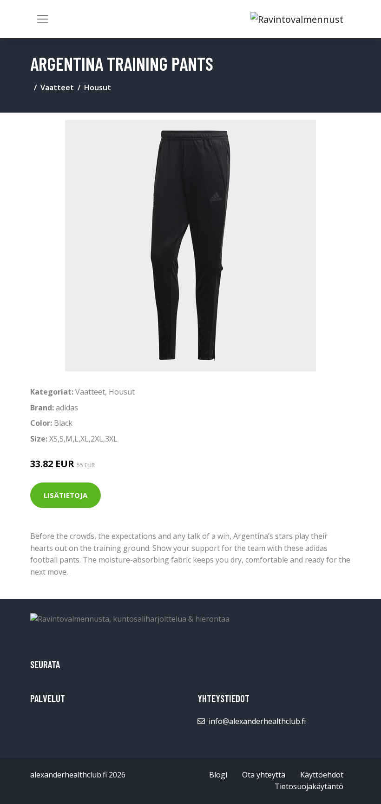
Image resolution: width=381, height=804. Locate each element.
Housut (97, 87)
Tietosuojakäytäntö (309, 786)
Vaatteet (57, 87)
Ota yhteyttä (263, 775)
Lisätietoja (65, 495)
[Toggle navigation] (42, 19)
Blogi (218, 775)
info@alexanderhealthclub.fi (257, 721)
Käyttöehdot (321, 775)
